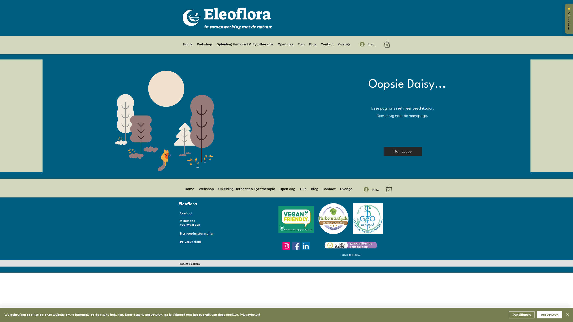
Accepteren (549, 314)
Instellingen (522, 314)
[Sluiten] (567, 314)
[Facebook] (296, 246)
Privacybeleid (250, 314)
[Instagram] (286, 246)
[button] (387, 44)
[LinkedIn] (306, 246)
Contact (186, 213)
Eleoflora (237, 14)
